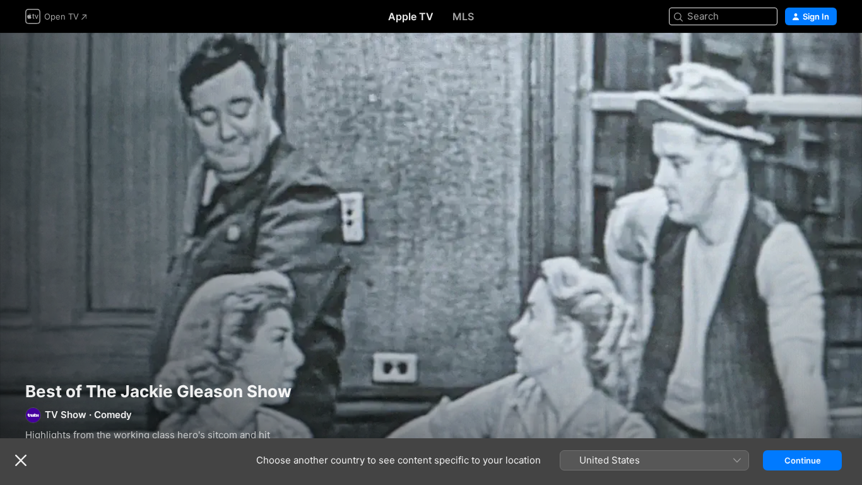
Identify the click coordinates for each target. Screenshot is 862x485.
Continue (802, 460)
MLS (463, 16)
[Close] (21, 460)
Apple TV (411, 16)
